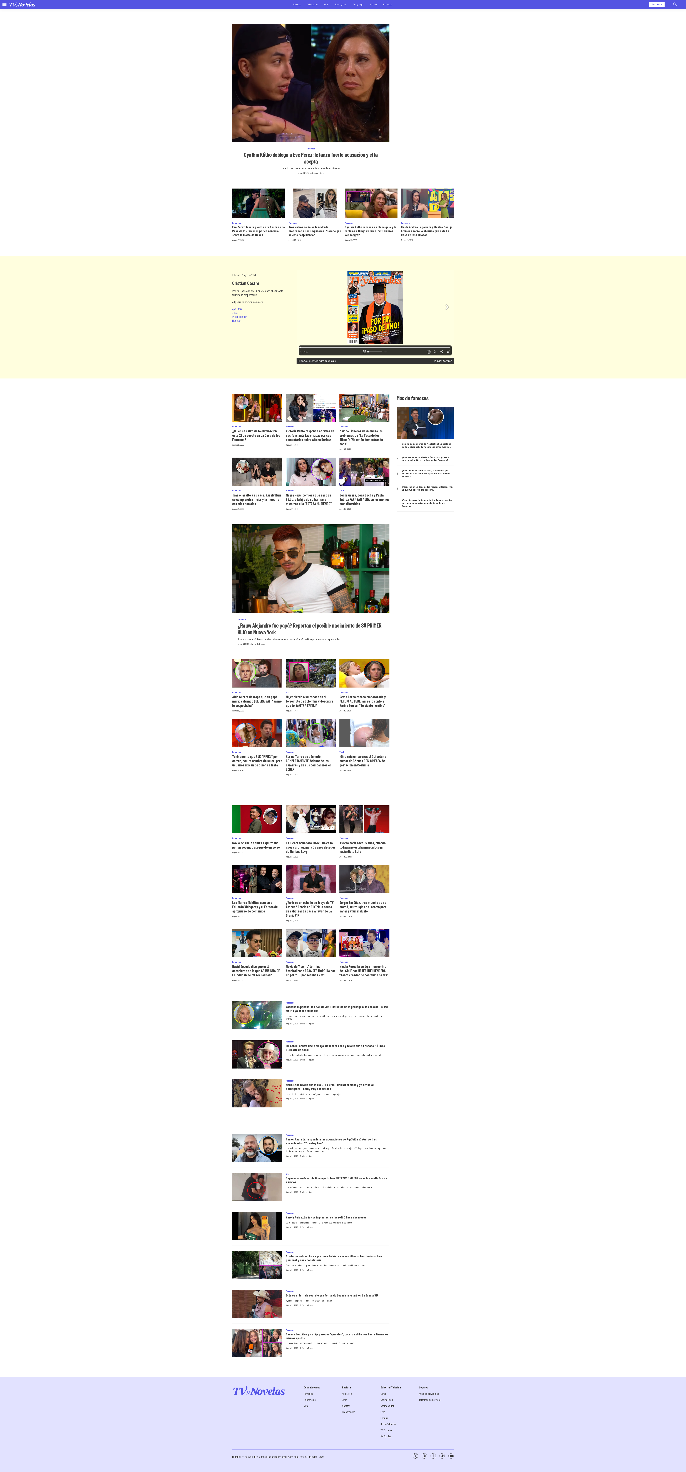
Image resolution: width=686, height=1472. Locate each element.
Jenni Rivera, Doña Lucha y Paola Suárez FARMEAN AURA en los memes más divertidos (364, 499)
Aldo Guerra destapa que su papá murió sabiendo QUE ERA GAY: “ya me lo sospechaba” (257, 701)
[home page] (22, 4)
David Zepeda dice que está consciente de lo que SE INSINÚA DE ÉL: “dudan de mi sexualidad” (256, 970)
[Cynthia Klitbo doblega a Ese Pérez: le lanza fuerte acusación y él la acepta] (310, 83)
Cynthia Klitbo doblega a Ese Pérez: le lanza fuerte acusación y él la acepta (311, 158)
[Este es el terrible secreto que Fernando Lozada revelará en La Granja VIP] (257, 1304)
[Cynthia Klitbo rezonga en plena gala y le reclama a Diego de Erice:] (371, 203)
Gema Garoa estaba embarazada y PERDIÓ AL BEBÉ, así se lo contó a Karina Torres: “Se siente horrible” (362, 701)
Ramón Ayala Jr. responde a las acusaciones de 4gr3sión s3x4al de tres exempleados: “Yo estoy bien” (331, 1141)
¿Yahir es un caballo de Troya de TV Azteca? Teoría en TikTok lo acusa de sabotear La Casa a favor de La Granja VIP (310, 908)
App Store (237, 309)
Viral (326, 4)
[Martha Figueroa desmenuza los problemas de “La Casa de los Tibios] (364, 408)
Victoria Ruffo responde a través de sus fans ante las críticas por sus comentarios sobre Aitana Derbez (310, 435)
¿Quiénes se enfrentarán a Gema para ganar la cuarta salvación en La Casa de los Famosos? (425, 459)
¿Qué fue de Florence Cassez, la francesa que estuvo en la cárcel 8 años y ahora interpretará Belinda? (426, 473)
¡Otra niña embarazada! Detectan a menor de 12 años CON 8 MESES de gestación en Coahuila (362, 760)
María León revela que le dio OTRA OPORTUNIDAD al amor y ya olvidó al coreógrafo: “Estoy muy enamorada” (330, 1087)
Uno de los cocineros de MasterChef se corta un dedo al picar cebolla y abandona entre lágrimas (426, 445)
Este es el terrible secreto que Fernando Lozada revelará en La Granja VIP (332, 1295)
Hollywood (387, 4)
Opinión (373, 4)
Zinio (235, 313)
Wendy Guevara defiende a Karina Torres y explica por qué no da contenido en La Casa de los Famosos (427, 503)
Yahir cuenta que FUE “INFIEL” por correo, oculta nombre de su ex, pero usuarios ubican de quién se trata (257, 760)
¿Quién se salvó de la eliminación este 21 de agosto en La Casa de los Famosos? (256, 435)
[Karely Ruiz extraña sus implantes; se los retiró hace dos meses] (257, 1226)
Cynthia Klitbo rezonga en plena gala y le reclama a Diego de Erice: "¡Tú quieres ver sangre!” (370, 231)
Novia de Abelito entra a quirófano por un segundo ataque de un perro (256, 845)
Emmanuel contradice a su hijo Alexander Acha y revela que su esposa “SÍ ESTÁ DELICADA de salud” (335, 1048)
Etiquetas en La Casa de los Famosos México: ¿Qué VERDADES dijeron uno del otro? (428, 488)
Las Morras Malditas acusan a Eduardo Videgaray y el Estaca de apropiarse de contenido (255, 906)
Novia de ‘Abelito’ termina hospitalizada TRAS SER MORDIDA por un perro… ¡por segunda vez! (310, 970)
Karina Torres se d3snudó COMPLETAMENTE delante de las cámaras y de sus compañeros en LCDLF (308, 762)
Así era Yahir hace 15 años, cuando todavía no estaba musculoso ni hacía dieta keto (362, 847)
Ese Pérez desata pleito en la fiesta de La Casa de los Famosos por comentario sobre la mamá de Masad (258, 231)
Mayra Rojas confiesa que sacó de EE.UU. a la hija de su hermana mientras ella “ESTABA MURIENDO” (309, 499)
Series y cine (340, 4)
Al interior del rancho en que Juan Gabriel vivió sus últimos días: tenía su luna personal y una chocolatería (334, 1258)
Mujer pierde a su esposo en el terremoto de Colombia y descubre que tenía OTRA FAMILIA (309, 701)
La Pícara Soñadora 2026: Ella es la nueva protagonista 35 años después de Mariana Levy (310, 847)
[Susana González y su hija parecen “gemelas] (257, 1343)
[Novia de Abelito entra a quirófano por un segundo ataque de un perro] (257, 819)
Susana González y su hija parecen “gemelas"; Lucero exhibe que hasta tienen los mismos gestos (337, 1336)
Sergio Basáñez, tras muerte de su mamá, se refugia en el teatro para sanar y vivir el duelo (362, 906)
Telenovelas (312, 4)
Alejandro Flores (317, 173)
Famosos (297, 4)
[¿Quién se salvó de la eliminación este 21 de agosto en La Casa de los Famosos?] (257, 408)
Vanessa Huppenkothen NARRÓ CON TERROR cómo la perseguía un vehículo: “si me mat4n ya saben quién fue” (337, 1009)
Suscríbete (657, 4)
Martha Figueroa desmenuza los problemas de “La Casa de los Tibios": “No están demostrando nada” (361, 437)
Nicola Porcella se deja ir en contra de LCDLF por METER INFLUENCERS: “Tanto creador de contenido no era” (363, 970)
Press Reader (239, 317)
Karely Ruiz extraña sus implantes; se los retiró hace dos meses (326, 1217)
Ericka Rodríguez (258, 644)
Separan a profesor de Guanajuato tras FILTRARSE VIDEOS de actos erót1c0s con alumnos (336, 1180)
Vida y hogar (358, 4)
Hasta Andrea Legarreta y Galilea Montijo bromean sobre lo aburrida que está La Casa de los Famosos (427, 231)
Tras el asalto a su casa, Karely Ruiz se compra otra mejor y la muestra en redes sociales (256, 499)
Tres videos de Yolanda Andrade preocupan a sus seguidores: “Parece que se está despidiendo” (315, 231)
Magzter (236, 320)
